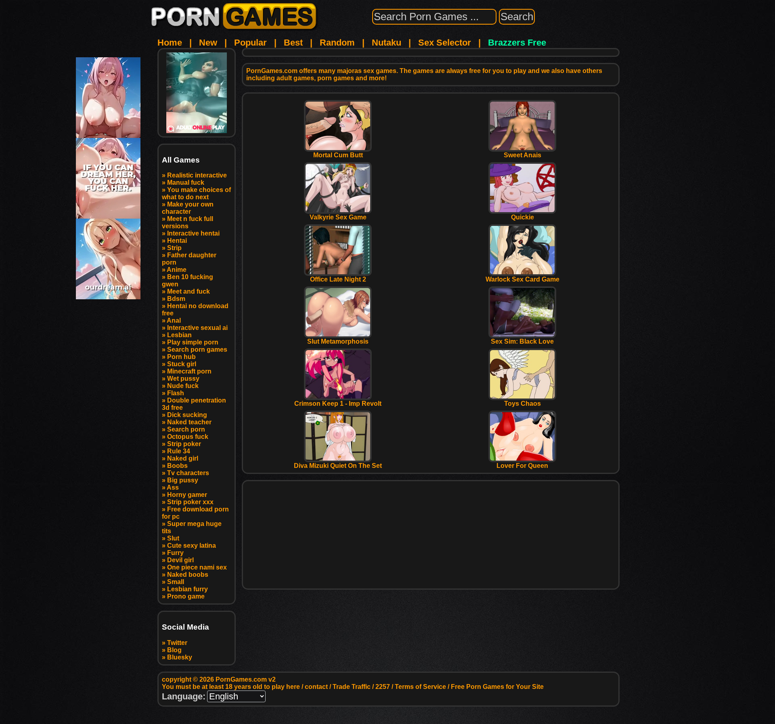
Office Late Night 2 (338, 279)
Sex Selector (444, 43)
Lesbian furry (187, 589)
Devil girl (180, 560)
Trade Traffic (352, 686)
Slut (173, 538)
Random (337, 43)
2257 (382, 686)
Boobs (177, 465)
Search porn (186, 429)
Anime (176, 269)
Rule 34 (178, 451)
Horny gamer (187, 494)
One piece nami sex (197, 567)
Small (175, 581)
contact (316, 686)
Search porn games (197, 349)
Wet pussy (183, 378)
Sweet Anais (522, 155)
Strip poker (184, 443)
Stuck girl (181, 364)
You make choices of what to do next (196, 193)
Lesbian (179, 335)
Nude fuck (183, 385)
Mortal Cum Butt (338, 155)
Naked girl (182, 458)
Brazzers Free (517, 43)
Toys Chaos (522, 403)
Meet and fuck (188, 291)
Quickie (522, 217)
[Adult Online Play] (196, 92)
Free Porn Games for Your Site (497, 686)
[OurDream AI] (108, 296)
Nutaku (386, 43)
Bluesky (179, 657)
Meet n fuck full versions (187, 222)
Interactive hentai (193, 233)
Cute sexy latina (191, 545)
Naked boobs (187, 574)
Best (293, 43)
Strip (174, 247)
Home (169, 43)
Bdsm (176, 298)
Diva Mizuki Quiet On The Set (338, 465)
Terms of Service (420, 686)
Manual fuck (185, 182)
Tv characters (188, 472)
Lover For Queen (522, 465)
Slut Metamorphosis (338, 341)
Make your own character (188, 208)
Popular (250, 43)
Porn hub (181, 356)
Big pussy (182, 480)
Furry (175, 552)
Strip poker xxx (190, 502)
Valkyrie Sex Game (338, 217)
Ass (173, 487)
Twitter (177, 642)
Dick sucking (187, 414)
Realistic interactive (197, 175)
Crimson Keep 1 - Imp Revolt (337, 403)
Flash (175, 393)
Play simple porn (192, 342)
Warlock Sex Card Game (522, 279)
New (208, 43)
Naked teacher (189, 422)
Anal (174, 320)
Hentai (177, 240)
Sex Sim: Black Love (522, 341)
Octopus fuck (187, 436)
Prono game (186, 596)
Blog (174, 650)
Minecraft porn (189, 371)
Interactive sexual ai (197, 327)
